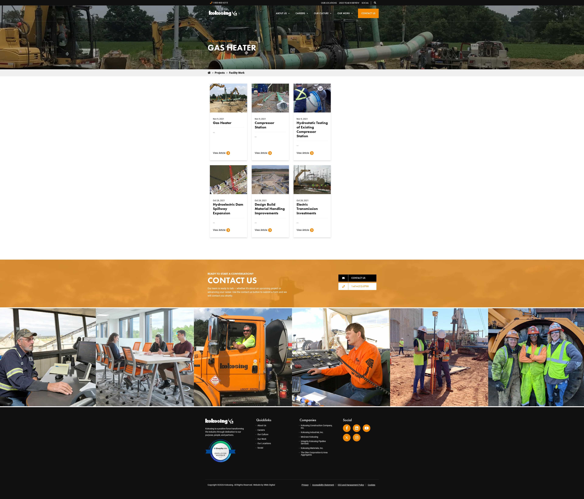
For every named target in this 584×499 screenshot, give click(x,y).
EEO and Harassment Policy (351, 485)
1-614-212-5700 (360, 286)
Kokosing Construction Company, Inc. (316, 426)
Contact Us (368, 13)
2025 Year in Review (349, 3)
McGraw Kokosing (309, 437)
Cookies (371, 485)
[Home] (209, 72)
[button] (375, 3)
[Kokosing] (223, 13)
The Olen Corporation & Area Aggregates (314, 453)
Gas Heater (222, 122)
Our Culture (321, 13)
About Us (281, 13)
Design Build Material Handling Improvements (270, 209)
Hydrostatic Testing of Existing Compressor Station (312, 129)
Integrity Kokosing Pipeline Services (313, 442)
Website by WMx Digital (264, 485)
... (214, 131)
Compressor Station (264, 124)
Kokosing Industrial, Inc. (312, 432)
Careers (300, 13)
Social (365, 3)
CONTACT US (358, 278)
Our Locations (329, 3)
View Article (219, 153)
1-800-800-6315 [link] (220, 3)
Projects (220, 72)
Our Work (343, 13)
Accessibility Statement (323, 485)
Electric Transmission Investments (307, 209)
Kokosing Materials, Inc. (312, 448)
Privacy (305, 485)
